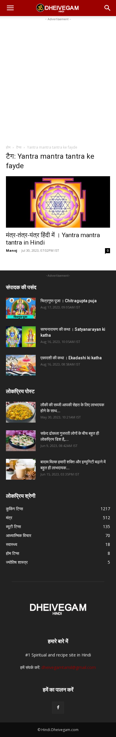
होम (8, 147)
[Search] (107, 8)
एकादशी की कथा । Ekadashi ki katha (71, 357)
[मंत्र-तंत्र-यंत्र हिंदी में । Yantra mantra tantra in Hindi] (58, 202)
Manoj (11, 250)
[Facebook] (58, 708)
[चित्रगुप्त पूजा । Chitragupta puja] (21, 308)
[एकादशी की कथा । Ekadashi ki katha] (21, 365)
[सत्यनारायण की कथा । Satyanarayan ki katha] (21, 336)
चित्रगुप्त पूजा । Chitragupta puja (68, 300)
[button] (10, 8)
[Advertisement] (58, 80)
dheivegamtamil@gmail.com (68, 667)
